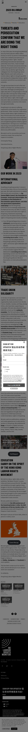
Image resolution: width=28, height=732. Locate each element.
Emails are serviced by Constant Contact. (12, 381)
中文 (7, 371)
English (8, 369)
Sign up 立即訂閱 (14, 385)
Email (4, 360)
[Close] (24, 342)
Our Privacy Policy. (18, 381)
